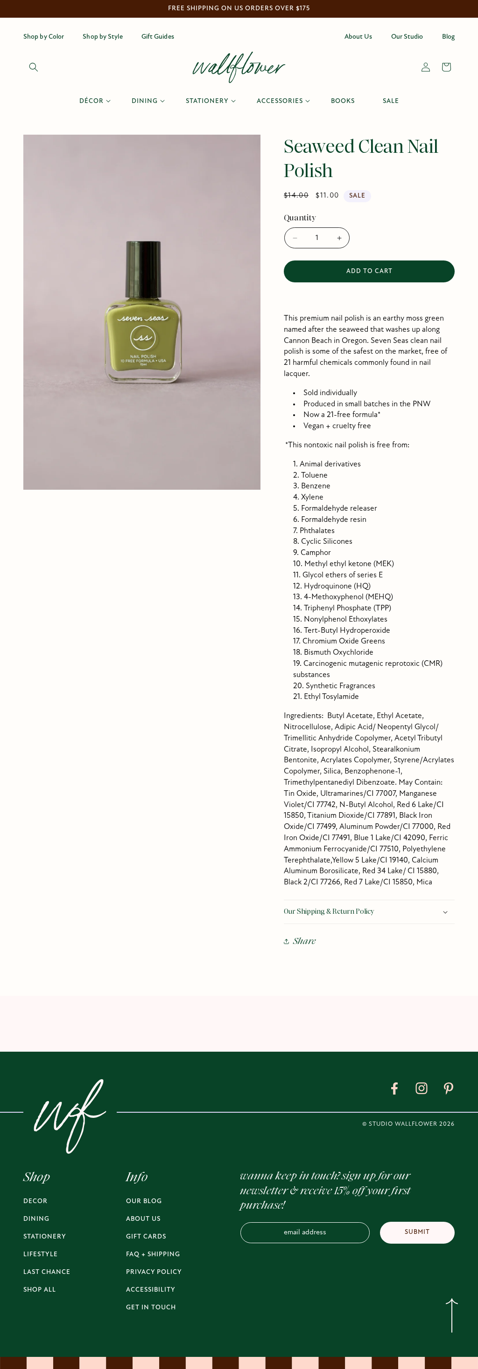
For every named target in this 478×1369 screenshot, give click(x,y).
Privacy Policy (154, 1272)
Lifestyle (40, 1254)
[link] (394, 1090)
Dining (36, 1219)
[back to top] (452, 1317)
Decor (35, 1201)
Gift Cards (146, 1236)
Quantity (300, 217)
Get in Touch (151, 1307)
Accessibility (151, 1290)
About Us (143, 1219)
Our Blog (144, 1201)
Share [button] (304, 941)
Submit (417, 1232)
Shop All (39, 1290)
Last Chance (46, 1272)
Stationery (44, 1236)
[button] (33, 67)
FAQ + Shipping (153, 1254)
